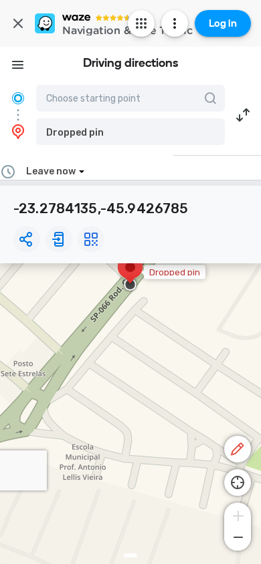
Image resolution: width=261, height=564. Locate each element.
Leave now (51, 171)
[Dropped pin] (130, 274)
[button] (130, 131)
